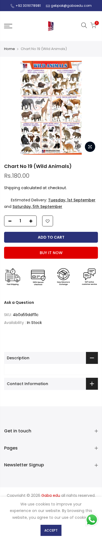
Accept (51, 530)
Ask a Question (19, 302)
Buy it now (51, 252)
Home (9, 48)
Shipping (12, 188)
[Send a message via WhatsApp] (91, 519)
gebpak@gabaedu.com (71, 5)
